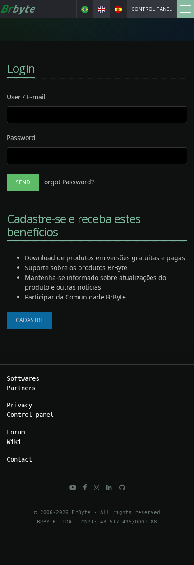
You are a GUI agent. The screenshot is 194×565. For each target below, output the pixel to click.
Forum (16, 432)
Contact (19, 459)
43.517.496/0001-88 (128, 522)
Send (23, 182)
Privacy (19, 405)
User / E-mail (26, 97)
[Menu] (185, 9)
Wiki (14, 441)
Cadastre (29, 320)
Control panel (151, 8)
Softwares (23, 378)
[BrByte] (17, 9)
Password (21, 137)
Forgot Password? (67, 181)
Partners (21, 388)
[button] (72, 487)
